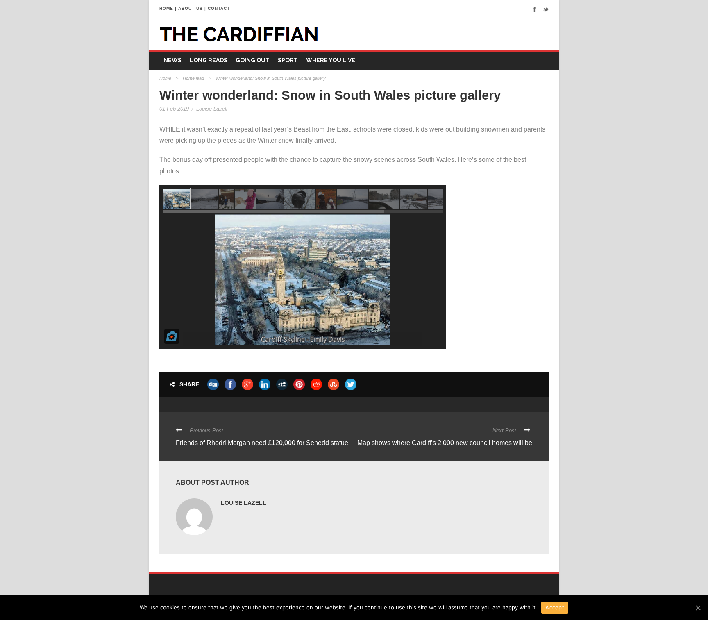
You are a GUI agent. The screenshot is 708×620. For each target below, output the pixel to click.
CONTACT (219, 8)
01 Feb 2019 (174, 109)
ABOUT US (190, 8)
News (172, 60)
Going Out (253, 60)
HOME (166, 8)
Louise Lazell (211, 109)
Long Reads (208, 60)
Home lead (193, 78)
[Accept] (698, 608)
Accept (554, 607)
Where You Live (330, 60)
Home (165, 78)
